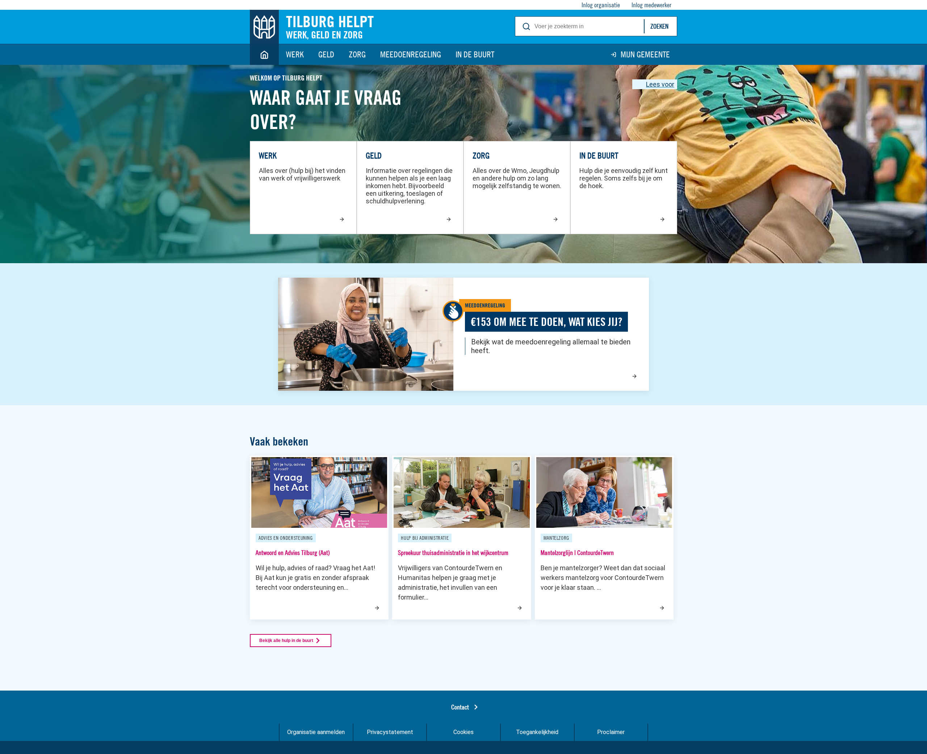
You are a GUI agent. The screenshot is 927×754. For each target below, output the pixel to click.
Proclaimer (611, 732)
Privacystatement (390, 732)
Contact (460, 707)
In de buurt (475, 54)
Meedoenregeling (410, 54)
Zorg (357, 54)
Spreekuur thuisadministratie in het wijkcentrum (453, 552)
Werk (295, 54)
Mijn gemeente (645, 54)
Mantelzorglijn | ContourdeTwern (577, 552)
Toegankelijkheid (537, 732)
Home (264, 54)
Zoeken (659, 26)
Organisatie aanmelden (316, 732)
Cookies (463, 732)
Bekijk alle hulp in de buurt (286, 640)
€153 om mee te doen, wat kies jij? (546, 322)
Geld (326, 54)
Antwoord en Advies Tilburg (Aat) (293, 552)
